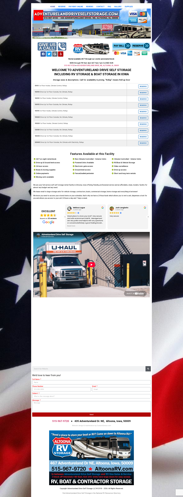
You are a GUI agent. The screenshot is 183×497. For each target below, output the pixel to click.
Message (36, 400)
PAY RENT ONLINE (76, 7)
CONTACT (100, 7)
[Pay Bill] (121, 46)
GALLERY (117, 7)
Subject (35, 393)
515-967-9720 (69, 65)
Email (94, 386)
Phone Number (37, 386)
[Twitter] (49, 54)
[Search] (148, 368)
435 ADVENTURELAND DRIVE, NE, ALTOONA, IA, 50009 (98, 65)
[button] (148, 216)
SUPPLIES (129, 7)
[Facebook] (43, 54)
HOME (52, 7)
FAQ (109, 7)
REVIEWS (89, 7)
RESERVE (61, 7)
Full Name (36, 379)
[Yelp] (60, 54)
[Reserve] (140, 46)
